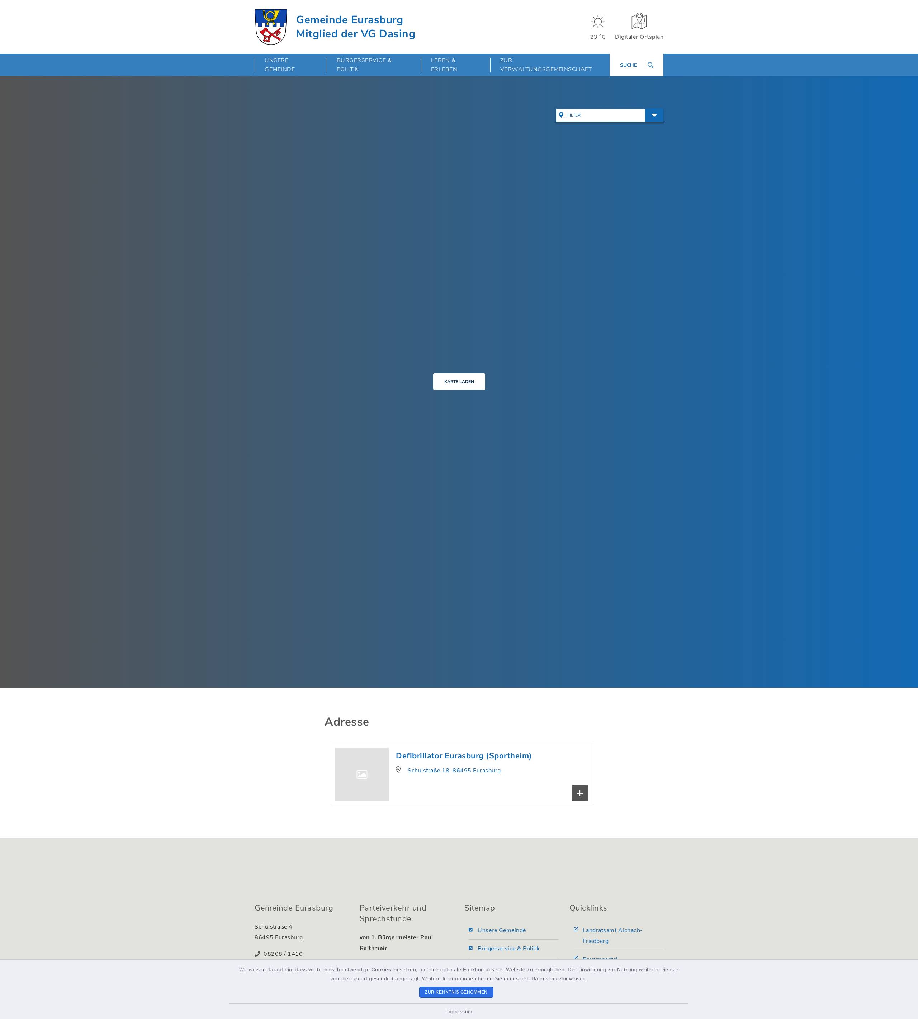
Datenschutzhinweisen (558, 978)
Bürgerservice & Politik (509, 949)
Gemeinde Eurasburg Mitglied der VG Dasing (355, 27)
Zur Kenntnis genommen (456, 992)
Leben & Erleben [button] (444, 64)
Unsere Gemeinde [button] (280, 64)
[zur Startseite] (271, 27)
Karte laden (459, 382)
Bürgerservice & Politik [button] (364, 64)
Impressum (459, 1011)
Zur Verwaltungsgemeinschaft (546, 64)
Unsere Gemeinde (502, 930)
